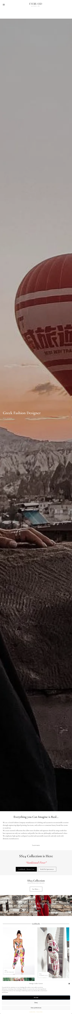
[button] (69, 983)
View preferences (36, 1008)
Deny (36, 1002)
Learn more (36, 845)
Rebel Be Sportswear (47, 869)
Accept (36, 997)
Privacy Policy (39, 1011)
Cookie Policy (32, 1011)
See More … (36, 889)
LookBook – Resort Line (26, 869)
